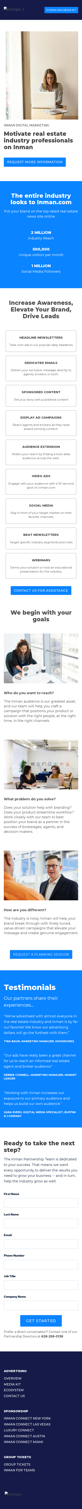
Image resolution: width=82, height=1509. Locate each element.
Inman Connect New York (27, 1418)
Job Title (10, 1276)
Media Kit (12, 1384)
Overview (13, 1378)
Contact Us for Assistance (41, 590)
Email (8, 1235)
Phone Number (14, 1255)
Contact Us (14, 1396)
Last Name (11, 1214)
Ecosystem (14, 1390)
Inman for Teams (19, 1470)
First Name (11, 1194)
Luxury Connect (19, 1430)
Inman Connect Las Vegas (27, 1424)
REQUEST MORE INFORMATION (35, 162)
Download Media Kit (61, 10)
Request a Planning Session (41, 954)
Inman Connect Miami (23, 1442)
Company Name (15, 1296)
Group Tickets (17, 1464)
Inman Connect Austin (24, 1436)
